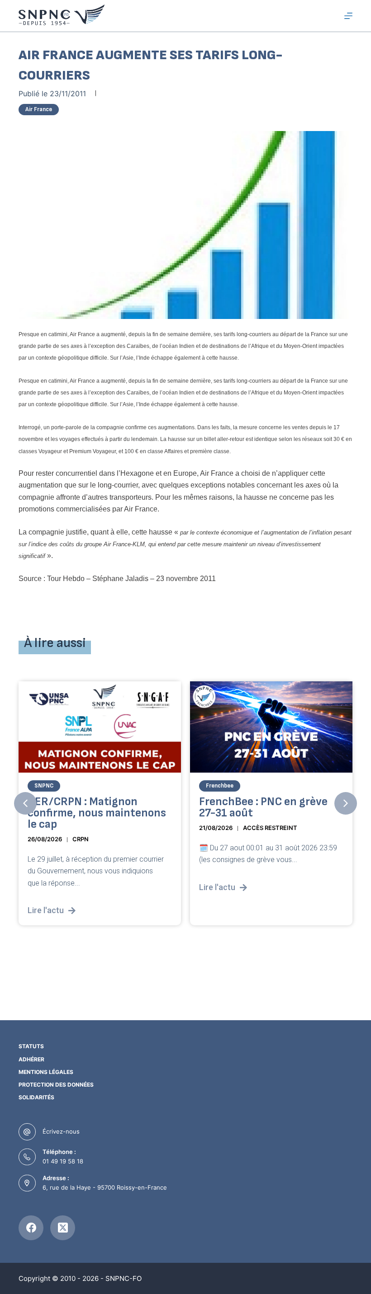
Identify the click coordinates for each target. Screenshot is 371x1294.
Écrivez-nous (61, 1131)
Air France (38, 109)
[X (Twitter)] (62, 1227)
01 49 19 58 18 (63, 1161)
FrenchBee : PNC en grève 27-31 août (199, 807)
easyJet (323, 785)
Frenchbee (156, 785)
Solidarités (36, 1097)
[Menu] (348, 16)
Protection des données (56, 1084)
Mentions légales (46, 1072)
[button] (25, 803)
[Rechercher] (331, 16)
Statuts (31, 1046)
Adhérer (31, 1059)
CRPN (17, 839)
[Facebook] (31, 1227)
